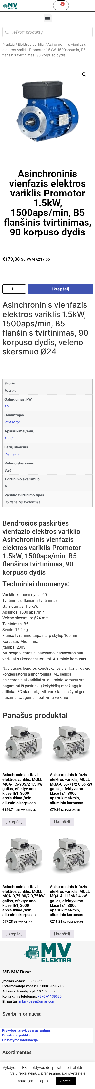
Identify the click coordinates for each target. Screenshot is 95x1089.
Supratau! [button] (66, 1081)
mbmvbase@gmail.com (37, 1001)
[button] (48, 18)
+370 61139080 (50, 996)
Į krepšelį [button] (14, 822)
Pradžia (8, 44)
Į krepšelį (60, 288)
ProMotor (12, 422)
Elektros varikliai (31, 44)
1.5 (6, 406)
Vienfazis (11, 454)
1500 (8, 438)
